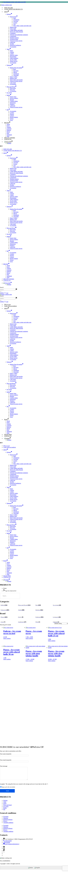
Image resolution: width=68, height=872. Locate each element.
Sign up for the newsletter (8, 787)
